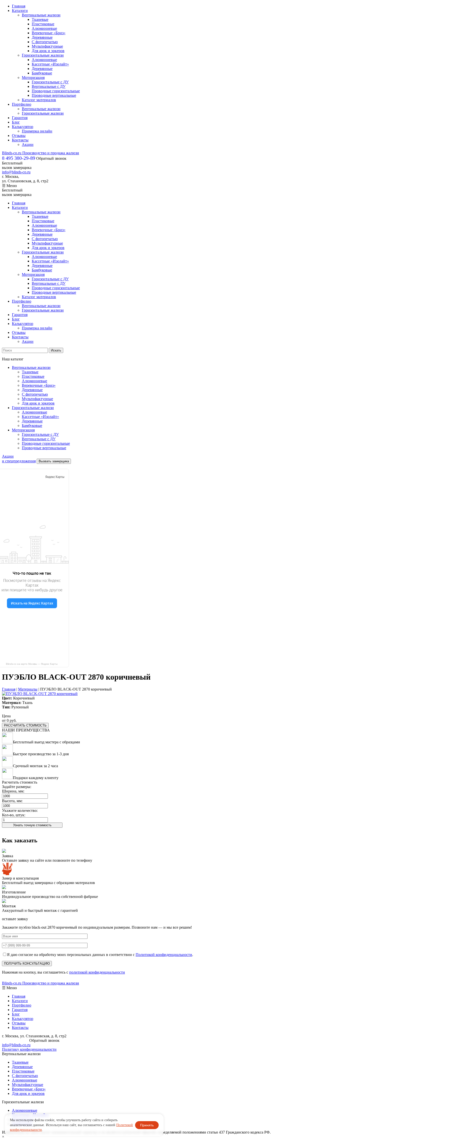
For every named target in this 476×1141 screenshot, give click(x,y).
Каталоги (20, 10)
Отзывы (19, 135)
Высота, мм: (12, 801)
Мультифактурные (47, 46)
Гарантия (20, 118)
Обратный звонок (51, 158)
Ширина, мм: (13, 791)
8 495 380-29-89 (15, 1040)
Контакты (20, 140)
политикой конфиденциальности (97, 972)
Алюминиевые (44, 28)
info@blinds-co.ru (16, 172)
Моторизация (33, 77)
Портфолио (21, 104)
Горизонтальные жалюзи (43, 55)
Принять (147, 1125)
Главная (18, 6)
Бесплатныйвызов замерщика (16, 165)
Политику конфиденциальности (29, 1049)
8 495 (18, 158)
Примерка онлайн (37, 131)
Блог (16, 122)
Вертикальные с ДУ (48, 86)
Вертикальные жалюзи (41, 15)
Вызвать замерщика (54, 461)
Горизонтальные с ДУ (50, 82)
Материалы (27, 689)
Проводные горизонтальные (56, 91)
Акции (27, 144)
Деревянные (42, 37)
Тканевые (40, 19)
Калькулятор (22, 127)
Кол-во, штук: (13, 815)
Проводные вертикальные (54, 95)
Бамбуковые (42, 73)
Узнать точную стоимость (32, 825)
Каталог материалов (39, 100)
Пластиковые (43, 24)
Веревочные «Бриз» (48, 33)
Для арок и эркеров (48, 51)
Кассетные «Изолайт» (50, 64)
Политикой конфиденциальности (164, 954)
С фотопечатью (45, 42)
